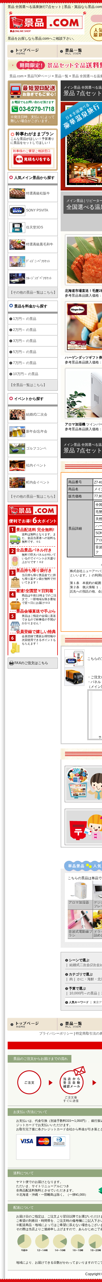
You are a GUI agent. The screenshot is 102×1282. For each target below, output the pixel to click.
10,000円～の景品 (83, 993)
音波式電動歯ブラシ (80, 933)
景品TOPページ (39, 76)
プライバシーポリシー (56, 1033)
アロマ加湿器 (79, 902)
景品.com (16, 76)
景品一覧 (61, 76)
